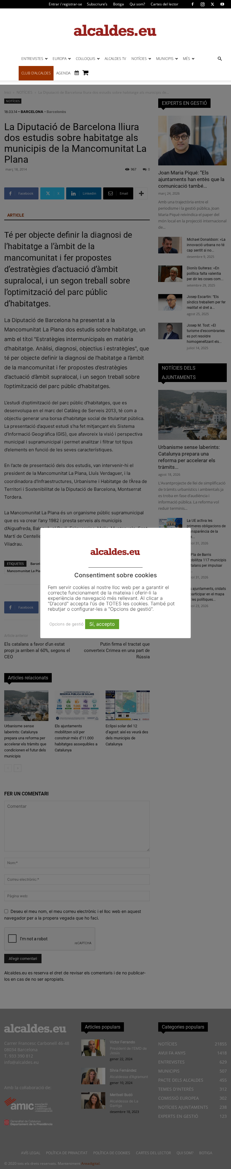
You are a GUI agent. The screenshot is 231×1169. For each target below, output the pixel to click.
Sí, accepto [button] (102, 624)
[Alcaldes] (115, 30)
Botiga (118, 4)
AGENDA (63, 73)
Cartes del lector (164, 4)
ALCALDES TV (115, 58)
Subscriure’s (97, 4)
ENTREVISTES (32, 58)
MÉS (186, 58)
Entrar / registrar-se (65, 4)
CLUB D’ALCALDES (36, 73)
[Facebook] (192, 4)
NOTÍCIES (139, 58)
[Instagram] (202, 4)
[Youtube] (222, 4)
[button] (219, 59)
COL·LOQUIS (85, 58)
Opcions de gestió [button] (66, 624)
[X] (212, 4)
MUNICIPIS (165, 58)
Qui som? (137, 4)
